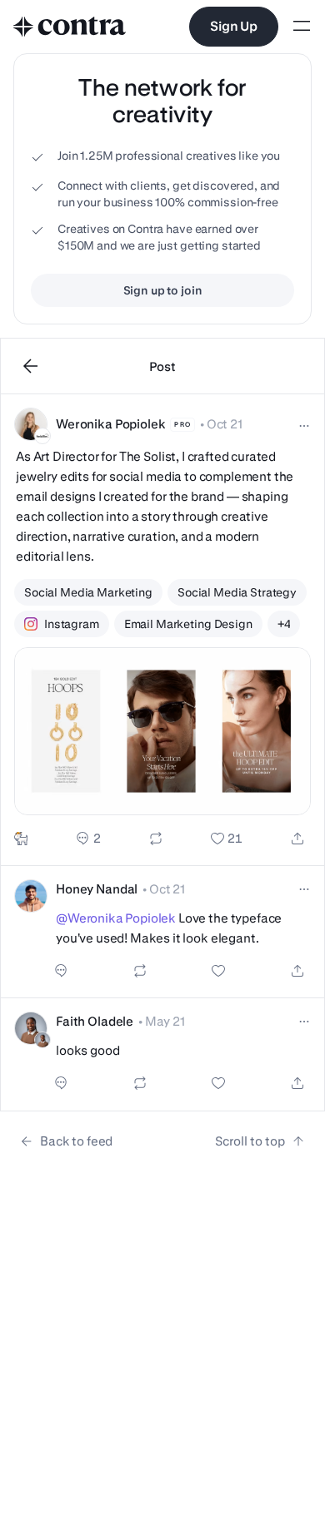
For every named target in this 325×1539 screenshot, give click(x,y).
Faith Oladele (94, 1021)
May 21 (165, 1021)
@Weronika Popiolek (116, 918)
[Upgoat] (21, 838)
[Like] (226, 838)
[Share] (297, 838)
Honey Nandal (97, 889)
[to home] (70, 27)
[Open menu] (302, 27)
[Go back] (31, 366)
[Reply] (88, 838)
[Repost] (155, 838)
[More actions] (304, 426)
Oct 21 (224, 424)
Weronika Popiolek (110, 424)
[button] (162, 630)
